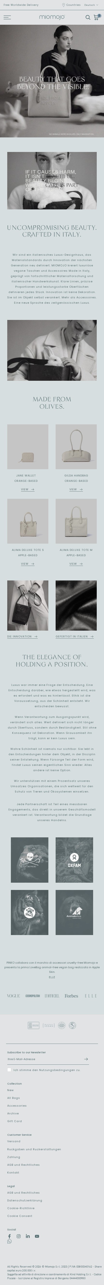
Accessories (17, 1106)
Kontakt (13, 1172)
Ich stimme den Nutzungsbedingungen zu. (47, 1070)
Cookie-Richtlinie (21, 1208)
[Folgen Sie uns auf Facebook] (9, 1236)
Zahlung (13, 1157)
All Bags (13, 1098)
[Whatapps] (9, 1243)
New (10, 1090)
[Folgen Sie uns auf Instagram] (18, 1236)
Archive (13, 1113)
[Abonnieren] (84, 1059)
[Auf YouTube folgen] (37, 1236)
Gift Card (14, 1121)
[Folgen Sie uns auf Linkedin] (28, 1236)
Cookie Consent (19, 1216)
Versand (14, 1141)
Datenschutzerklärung (24, 1200)
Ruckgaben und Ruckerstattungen (34, 1149)
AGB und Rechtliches (23, 1165)
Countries (74, 5)
